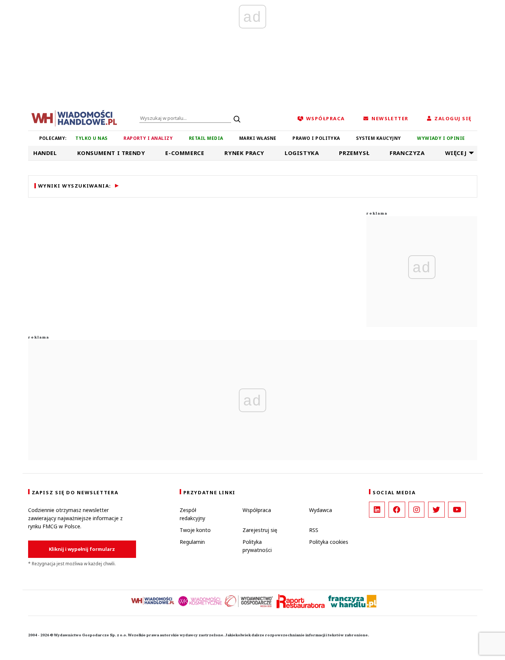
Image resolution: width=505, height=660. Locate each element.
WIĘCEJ (456, 152)
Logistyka (302, 152)
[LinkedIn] (377, 510)
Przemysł (354, 152)
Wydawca (320, 509)
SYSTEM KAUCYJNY (378, 138)
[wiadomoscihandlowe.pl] (74, 118)
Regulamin (192, 541)
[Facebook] (397, 510)
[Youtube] (457, 510)
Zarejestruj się (260, 529)
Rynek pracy (244, 152)
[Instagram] (416, 510)
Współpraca (257, 509)
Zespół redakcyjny (192, 514)
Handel (45, 152)
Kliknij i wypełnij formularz (82, 549)
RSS (313, 529)
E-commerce (184, 152)
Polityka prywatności (257, 545)
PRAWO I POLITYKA (316, 138)
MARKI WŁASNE (258, 138)
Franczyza (407, 152)
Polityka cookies (328, 541)
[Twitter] (436, 510)
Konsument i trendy (111, 152)
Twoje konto (195, 529)
